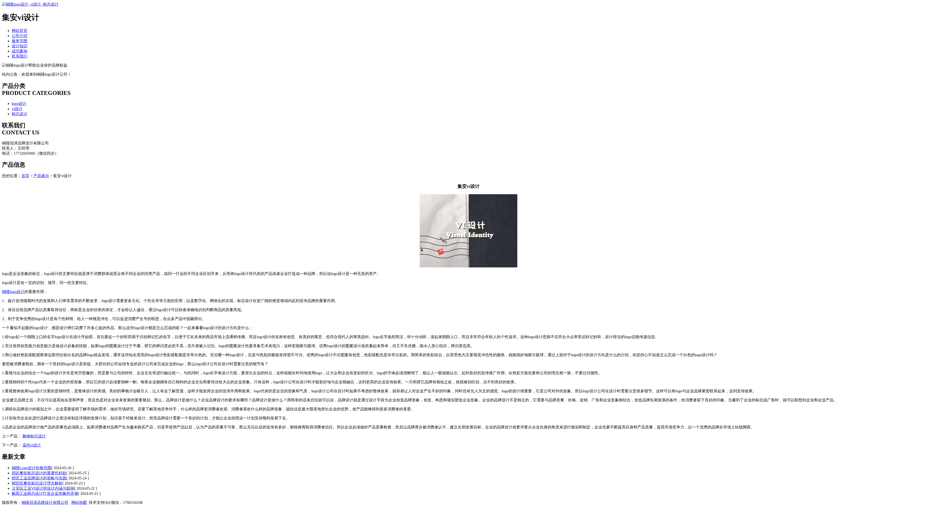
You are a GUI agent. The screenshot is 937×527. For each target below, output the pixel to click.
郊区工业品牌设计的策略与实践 (39, 478)
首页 (25, 176)
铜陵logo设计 (13, 292)
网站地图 (79, 502)
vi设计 (17, 109)
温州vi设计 (31, 445)
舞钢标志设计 (34, 436)
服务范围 (19, 41)
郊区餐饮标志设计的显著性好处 (39, 473)
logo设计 (19, 103)
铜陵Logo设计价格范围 (31, 468)
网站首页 (19, 31)
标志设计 (19, 114)
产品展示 (41, 176)
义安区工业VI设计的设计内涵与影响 (43, 488)
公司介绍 (19, 36)
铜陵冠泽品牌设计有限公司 (44, 502)
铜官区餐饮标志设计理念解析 (37, 483)
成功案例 (19, 51)
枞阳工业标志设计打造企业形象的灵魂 (45, 493)
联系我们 (19, 56)
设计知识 (19, 46)
